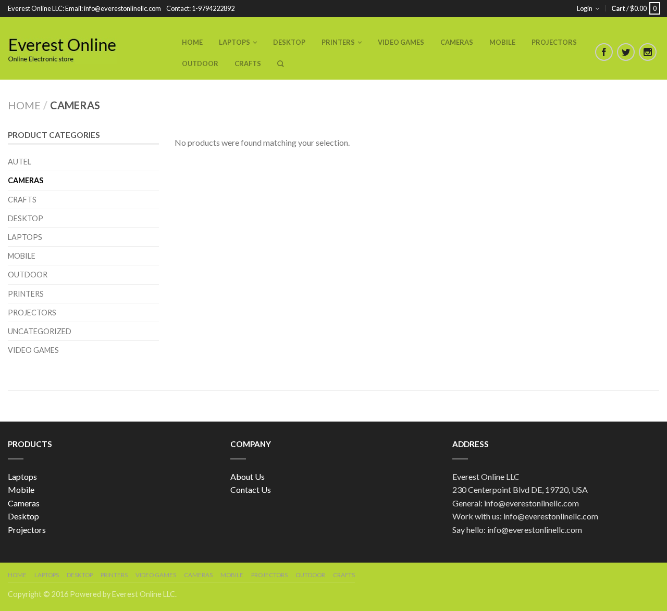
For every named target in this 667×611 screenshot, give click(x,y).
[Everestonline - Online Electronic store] (62, 48)
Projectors (554, 42)
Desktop (289, 42)
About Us (247, 476)
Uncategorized (39, 331)
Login (584, 8)
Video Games (401, 42)
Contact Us (250, 489)
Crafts (247, 63)
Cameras (456, 42)
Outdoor (200, 63)
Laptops (234, 42)
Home (192, 42)
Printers (338, 42)
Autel (19, 161)
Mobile (502, 42)
